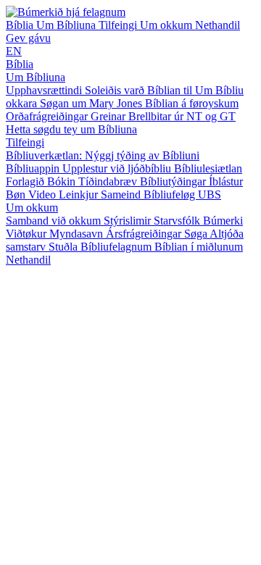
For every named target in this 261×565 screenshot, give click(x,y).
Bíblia (21, 25)
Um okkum (167, 25)
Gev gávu (28, 38)
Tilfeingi (119, 25)
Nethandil (217, 25)
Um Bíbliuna (67, 25)
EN (14, 51)
